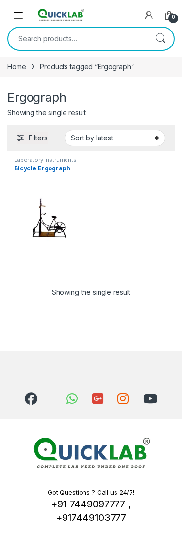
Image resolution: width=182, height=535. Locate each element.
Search (160, 39)
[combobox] (77, 39)
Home (16, 66)
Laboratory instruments (45, 159)
